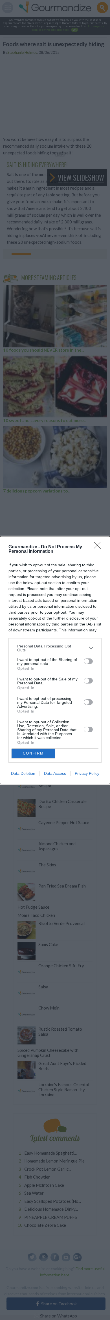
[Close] (99, 547)
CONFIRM (33, 753)
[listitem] (55, 648)
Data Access (55, 773)
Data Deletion (23, 773)
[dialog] (55, 660)
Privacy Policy (87, 773)
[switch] (88, 661)
